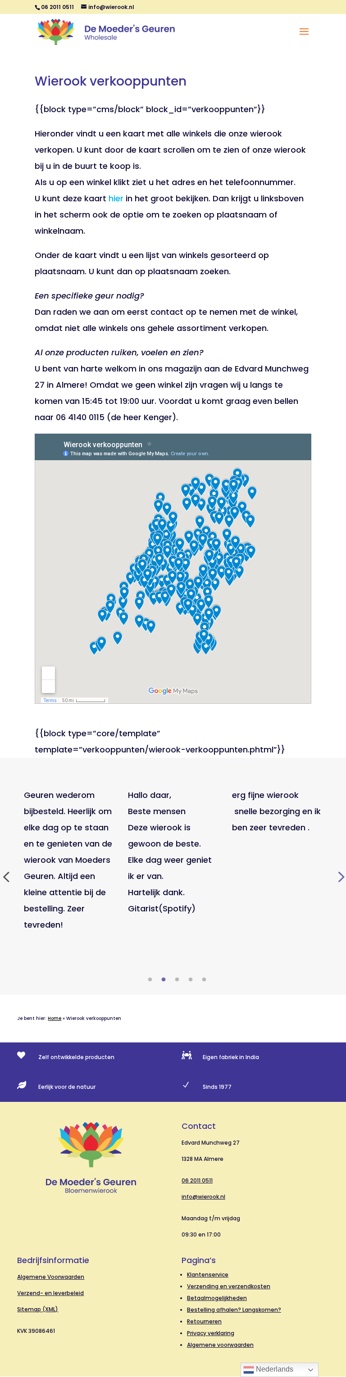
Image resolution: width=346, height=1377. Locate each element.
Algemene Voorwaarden (50, 1277)
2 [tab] (163, 979)
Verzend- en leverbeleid (50, 1293)
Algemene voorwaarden (220, 1345)
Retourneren (204, 1321)
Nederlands (273, 1369)
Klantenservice (207, 1274)
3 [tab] (177, 979)
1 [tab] (150, 979)
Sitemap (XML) (37, 1309)
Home (54, 1018)
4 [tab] (190, 979)
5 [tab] (204, 979)
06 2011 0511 (197, 1180)
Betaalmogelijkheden (217, 1298)
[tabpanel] (69, 860)
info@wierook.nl (203, 1196)
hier (116, 198)
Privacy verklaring (210, 1333)
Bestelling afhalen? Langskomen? (234, 1310)
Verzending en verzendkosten (228, 1286)
